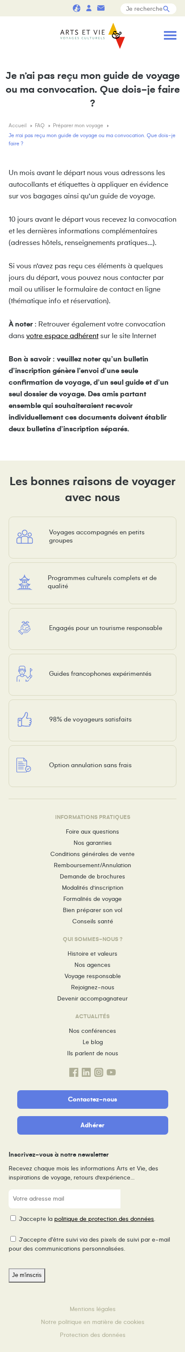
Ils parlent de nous (92, 1053)
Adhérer (92, 1125)
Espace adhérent (88, 8)
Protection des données (93, 1335)
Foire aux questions (92, 831)
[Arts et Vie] (92, 36)
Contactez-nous (92, 1099)
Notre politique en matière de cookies (93, 1322)
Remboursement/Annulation (92, 865)
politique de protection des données (104, 1219)
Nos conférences (92, 1031)
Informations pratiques (112, 8)
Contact (100, 8)
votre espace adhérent (62, 336)
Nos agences (92, 965)
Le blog (93, 1042)
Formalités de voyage (92, 899)
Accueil (18, 126)
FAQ (40, 126)
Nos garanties (93, 843)
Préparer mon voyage (79, 126)
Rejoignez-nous (92, 987)
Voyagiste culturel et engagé (76, 8)
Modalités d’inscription (92, 888)
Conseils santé (92, 921)
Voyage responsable (93, 976)
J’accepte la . (87, 1219)
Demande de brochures (92, 876)
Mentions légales (93, 1309)
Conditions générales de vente (92, 854)
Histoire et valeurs (92, 953)
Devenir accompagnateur (92, 998)
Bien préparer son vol (92, 910)
